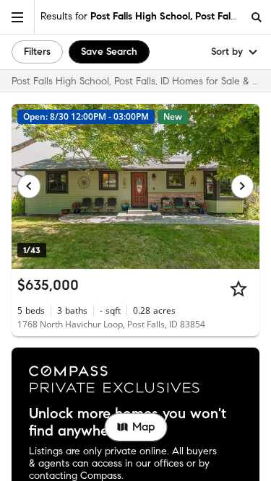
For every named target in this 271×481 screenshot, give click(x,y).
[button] (17, 17)
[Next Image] (242, 186)
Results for (141, 16)
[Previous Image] (28, 186)
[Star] (238, 288)
